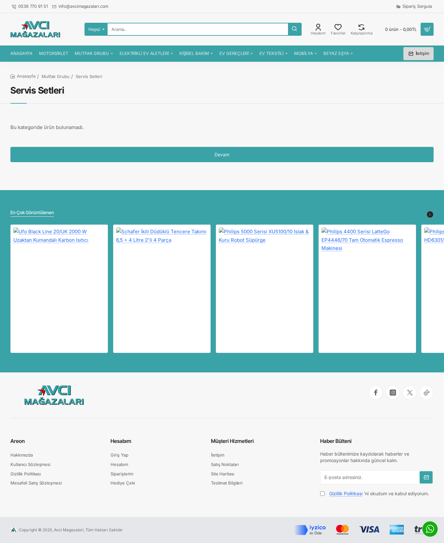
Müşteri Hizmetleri (232, 441)
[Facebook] (376, 392)
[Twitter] (409, 392)
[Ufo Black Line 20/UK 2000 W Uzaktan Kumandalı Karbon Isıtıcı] (59, 273)
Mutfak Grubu (56, 76)
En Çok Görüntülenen (32, 212)
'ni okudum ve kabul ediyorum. (379, 493)
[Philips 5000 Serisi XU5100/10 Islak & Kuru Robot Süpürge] (264, 273)
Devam (222, 154)
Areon (17, 441)
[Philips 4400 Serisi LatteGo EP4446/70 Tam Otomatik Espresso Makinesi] (367, 273)
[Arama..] (294, 29)
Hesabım (121, 441)
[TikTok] (426, 392)
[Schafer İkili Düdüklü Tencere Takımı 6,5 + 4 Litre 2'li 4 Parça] (162, 273)
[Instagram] (392, 392)
